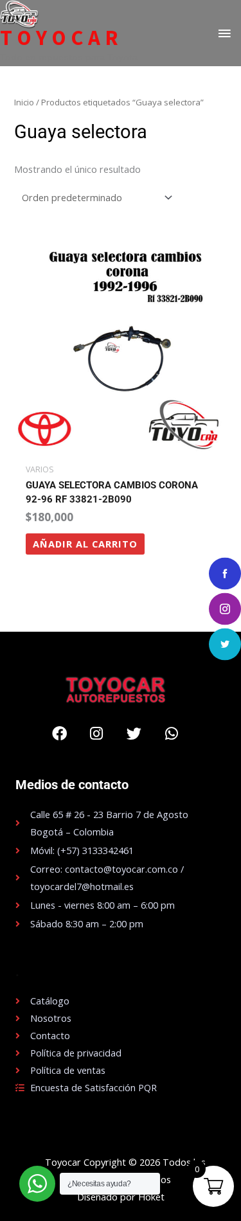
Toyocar (61, 38)
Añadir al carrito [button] (85, 543)
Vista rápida (121, 446)
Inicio (24, 102)
